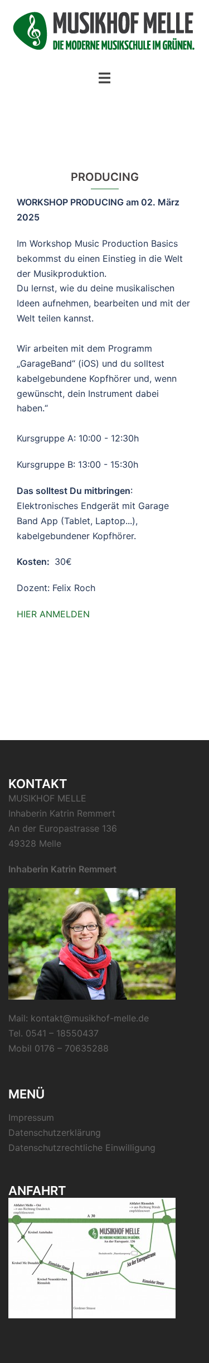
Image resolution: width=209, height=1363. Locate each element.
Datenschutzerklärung (54, 1132)
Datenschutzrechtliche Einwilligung (81, 1147)
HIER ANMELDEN (53, 614)
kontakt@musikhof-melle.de (90, 1018)
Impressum (31, 1117)
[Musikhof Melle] (104, 34)
